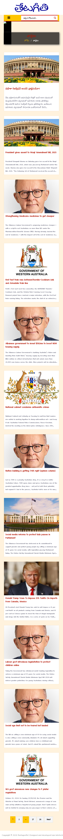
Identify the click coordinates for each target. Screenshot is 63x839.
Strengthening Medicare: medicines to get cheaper (30, 216)
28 (40, 820)
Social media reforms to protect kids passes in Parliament (28, 536)
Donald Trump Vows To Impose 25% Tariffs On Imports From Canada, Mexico (31, 600)
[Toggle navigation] (8, 18)
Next (48, 820)
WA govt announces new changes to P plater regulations (27, 791)
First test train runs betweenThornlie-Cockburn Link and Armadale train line (30, 281)
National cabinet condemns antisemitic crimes (27, 407)
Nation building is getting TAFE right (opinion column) (31, 471)
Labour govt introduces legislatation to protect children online (28, 664)
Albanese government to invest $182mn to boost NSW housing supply (31, 345)
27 (33, 820)
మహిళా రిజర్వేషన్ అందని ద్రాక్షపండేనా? (23, 89)
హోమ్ (26, 41)
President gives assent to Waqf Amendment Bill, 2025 (31, 152)
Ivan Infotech (57, 835)
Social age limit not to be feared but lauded (27, 726)
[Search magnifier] (55, 18)
